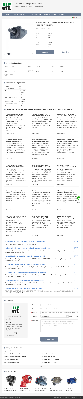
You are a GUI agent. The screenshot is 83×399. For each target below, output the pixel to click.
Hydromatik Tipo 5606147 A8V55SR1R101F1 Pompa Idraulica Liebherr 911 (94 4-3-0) (41, 141)
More (40, 366)
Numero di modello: (40, 28)
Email (33, 305)
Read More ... (10, 133)
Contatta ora (44, 52)
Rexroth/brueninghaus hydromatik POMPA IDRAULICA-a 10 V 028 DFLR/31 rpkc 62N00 (42, 192)
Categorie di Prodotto (19, 14)
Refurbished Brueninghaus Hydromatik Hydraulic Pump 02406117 (14, 115)
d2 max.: (38, 42)
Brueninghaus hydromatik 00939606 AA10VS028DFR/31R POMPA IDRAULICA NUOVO (15, 167)
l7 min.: (37, 44)
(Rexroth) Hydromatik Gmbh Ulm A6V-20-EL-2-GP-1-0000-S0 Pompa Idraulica (67, 192)
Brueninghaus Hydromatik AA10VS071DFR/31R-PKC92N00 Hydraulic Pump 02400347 (67, 115)
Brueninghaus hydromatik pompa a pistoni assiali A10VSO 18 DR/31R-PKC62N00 (16, 192)
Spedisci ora (49, 339)
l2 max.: (37, 37)
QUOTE (76, 241)
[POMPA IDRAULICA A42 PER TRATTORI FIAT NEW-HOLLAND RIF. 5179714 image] (18, 50)
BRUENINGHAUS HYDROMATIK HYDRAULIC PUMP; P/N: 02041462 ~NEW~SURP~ (16, 218)
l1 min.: (37, 33)
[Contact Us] (79, 199)
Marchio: (38, 31)
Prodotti (7, 18)
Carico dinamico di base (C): (42, 40)
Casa (7, 14)
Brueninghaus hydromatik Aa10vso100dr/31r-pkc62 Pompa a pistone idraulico (42, 218)
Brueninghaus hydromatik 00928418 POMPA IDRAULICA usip (41, 167)
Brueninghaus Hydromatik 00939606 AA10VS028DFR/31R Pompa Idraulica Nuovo (66, 141)
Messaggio (34, 320)
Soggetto (34, 312)
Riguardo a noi (4, 397)
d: (36, 47)
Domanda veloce (34, 317)
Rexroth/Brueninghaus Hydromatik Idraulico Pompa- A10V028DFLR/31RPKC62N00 (66, 218)
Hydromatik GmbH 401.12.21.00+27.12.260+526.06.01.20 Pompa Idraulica (68, 167)
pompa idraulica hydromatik (16, 18)
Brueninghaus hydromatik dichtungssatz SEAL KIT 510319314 (14, 141)
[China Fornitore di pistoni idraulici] (7, 5)
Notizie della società (50, 14)
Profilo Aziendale (35, 14)
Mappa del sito (18, 397)
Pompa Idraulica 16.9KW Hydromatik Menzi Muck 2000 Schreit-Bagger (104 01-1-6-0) (41, 115)
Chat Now (65, 52)
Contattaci (62, 14)
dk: (36, 35)
